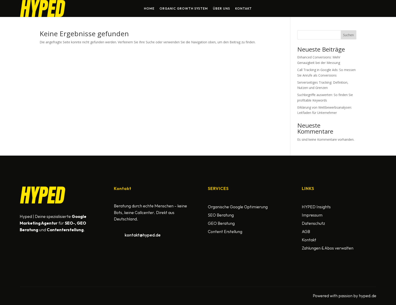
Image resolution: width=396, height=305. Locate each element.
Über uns (221, 9)
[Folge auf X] (35, 247)
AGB (306, 231)
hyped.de (367, 295)
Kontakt (243, 9)
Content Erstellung (225, 231)
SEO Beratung (221, 215)
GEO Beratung (221, 223)
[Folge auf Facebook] (24, 247)
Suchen (348, 35)
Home (149, 9)
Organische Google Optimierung (238, 206)
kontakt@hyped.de (143, 235)
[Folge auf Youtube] (46, 247)
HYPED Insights (316, 206)
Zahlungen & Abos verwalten (327, 248)
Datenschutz (313, 223)
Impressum (312, 215)
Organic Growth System (184, 9)
